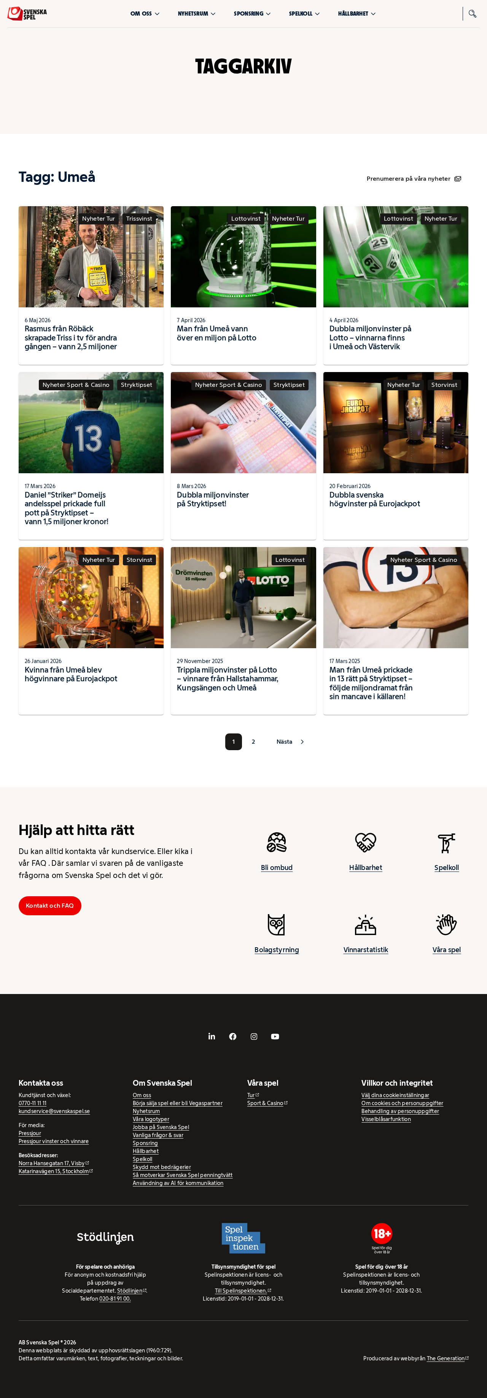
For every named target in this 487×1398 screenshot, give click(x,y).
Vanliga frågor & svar (158, 1135)
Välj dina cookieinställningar (395, 1095)
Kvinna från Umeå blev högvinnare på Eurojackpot (71, 674)
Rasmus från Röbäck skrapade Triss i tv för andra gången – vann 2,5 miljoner (71, 337)
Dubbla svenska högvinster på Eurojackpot (374, 499)
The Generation (446, 1358)
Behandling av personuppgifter (400, 1111)
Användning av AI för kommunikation (178, 1183)
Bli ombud (277, 868)
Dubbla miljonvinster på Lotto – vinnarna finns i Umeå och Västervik (370, 337)
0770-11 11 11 (33, 1103)
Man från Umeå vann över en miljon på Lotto (216, 333)
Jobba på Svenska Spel (161, 1127)
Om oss (141, 13)
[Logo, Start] (27, 13)
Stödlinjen (129, 1290)
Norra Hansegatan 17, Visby (52, 1163)
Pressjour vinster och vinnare (54, 1141)
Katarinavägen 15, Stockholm (54, 1171)
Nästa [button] (284, 741)
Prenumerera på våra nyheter (408, 178)
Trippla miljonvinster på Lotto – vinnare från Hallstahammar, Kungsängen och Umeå (228, 678)
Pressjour (30, 1133)
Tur (251, 1095)
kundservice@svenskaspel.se (54, 1111)
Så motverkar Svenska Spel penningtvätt (182, 1175)
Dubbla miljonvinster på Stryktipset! (213, 499)
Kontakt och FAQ (50, 905)
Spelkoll (300, 13)
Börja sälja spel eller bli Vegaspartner (178, 1103)
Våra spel (447, 950)
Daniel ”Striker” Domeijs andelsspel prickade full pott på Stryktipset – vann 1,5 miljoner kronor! (66, 508)
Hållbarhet (353, 13)
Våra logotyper (151, 1119)
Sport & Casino (265, 1103)
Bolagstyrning (277, 950)
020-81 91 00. (115, 1298)
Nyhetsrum (193, 13)
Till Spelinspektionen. (241, 1290)
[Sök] (473, 14)
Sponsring (248, 13)
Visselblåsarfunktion (386, 1119)
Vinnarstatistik (366, 950)
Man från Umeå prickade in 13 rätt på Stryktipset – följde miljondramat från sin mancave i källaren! (371, 683)
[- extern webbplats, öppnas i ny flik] (212, 1036)
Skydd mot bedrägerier (162, 1167)
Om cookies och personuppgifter (402, 1103)
